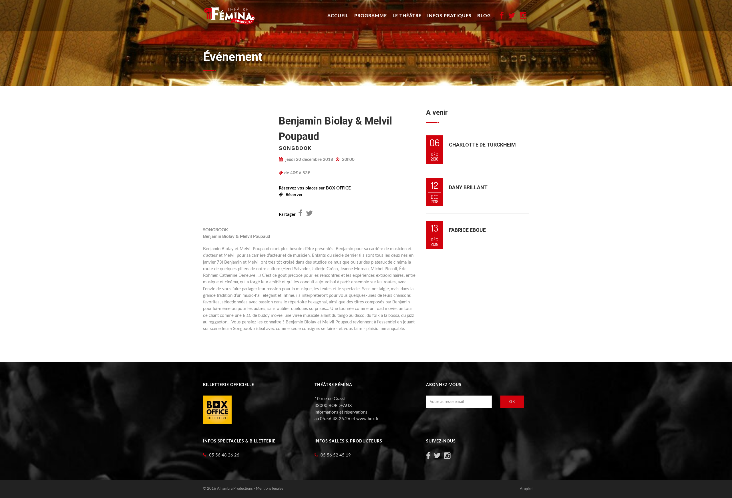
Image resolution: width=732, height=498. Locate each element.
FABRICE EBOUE (467, 230)
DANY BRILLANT (468, 187)
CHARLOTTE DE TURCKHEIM (482, 145)
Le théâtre (407, 15)
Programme (370, 15)
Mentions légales (269, 489)
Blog (484, 15)
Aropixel (526, 489)
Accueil (338, 15)
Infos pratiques (449, 15)
